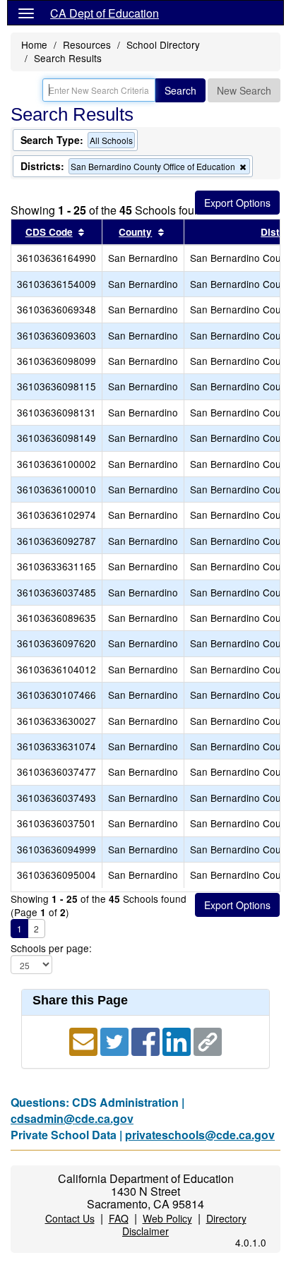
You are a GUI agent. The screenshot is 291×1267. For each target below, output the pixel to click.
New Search (244, 90)
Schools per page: (51, 948)
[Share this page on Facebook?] (146, 1040)
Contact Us (70, 1218)
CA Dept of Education (104, 13)
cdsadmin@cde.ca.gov (72, 1118)
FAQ (119, 1218)
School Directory (163, 44)
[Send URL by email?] (84, 1040)
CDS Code (49, 232)
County (135, 232)
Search (180, 90)
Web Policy (167, 1218)
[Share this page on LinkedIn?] (178, 1040)
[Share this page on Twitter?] (115, 1040)
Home (34, 44)
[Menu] (26, 13)
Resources (87, 44)
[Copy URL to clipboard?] (208, 1040)
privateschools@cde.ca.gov (200, 1135)
